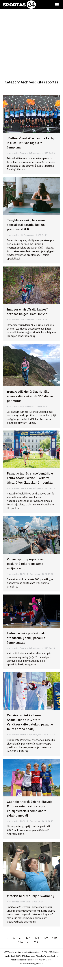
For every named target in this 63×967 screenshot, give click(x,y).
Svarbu (23, 153)
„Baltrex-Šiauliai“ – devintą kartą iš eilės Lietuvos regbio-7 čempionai (30, 142)
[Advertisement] (31, 42)
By (35, 153)
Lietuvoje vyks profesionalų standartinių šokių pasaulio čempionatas (26, 637)
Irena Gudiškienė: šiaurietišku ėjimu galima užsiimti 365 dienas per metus (30, 396)
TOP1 (22, 574)
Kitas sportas (13, 153)
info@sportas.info (43, 959)
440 (54, 937)
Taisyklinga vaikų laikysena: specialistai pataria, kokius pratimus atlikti (26, 224)
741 (35, 941)
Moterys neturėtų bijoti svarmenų (30, 896)
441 (20, 941)
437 (28, 937)
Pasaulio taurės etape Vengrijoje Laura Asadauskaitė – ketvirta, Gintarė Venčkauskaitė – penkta (30, 478)
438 (36, 937)
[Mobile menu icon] (57, 5)
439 (45, 937)
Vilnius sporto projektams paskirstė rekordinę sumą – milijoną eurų (26, 563)
